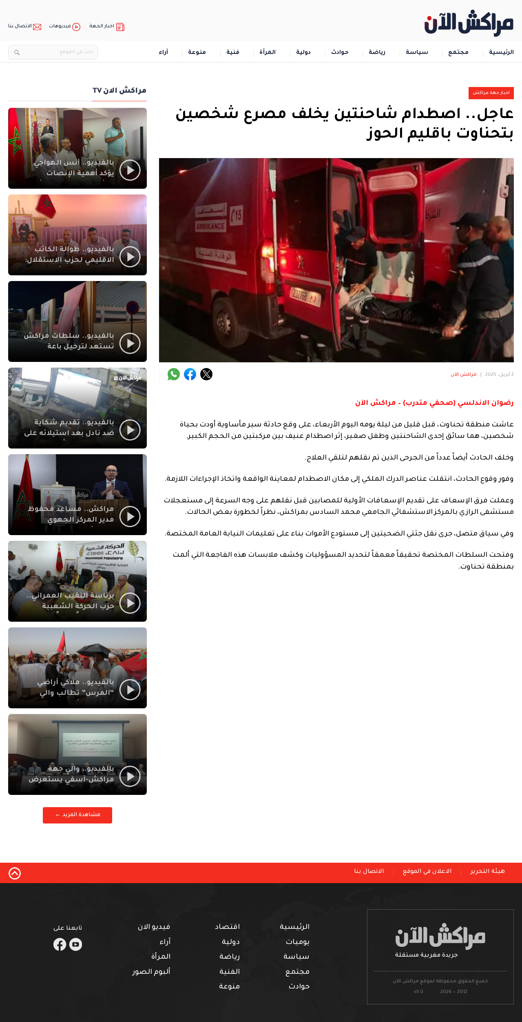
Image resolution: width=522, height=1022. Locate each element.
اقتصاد (227, 928)
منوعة (197, 53)
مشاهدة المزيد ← (77, 815)
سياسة (417, 53)
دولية (303, 53)
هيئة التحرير (488, 872)
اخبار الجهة (101, 26)
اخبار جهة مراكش (491, 93)
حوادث (340, 53)
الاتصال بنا (20, 26)
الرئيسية (501, 53)
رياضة (377, 53)
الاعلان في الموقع (427, 872)
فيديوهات (60, 26)
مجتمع (458, 53)
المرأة (267, 53)
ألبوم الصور (151, 973)
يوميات (297, 943)
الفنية (229, 973)
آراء (163, 53)
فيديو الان (154, 928)
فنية (232, 53)
